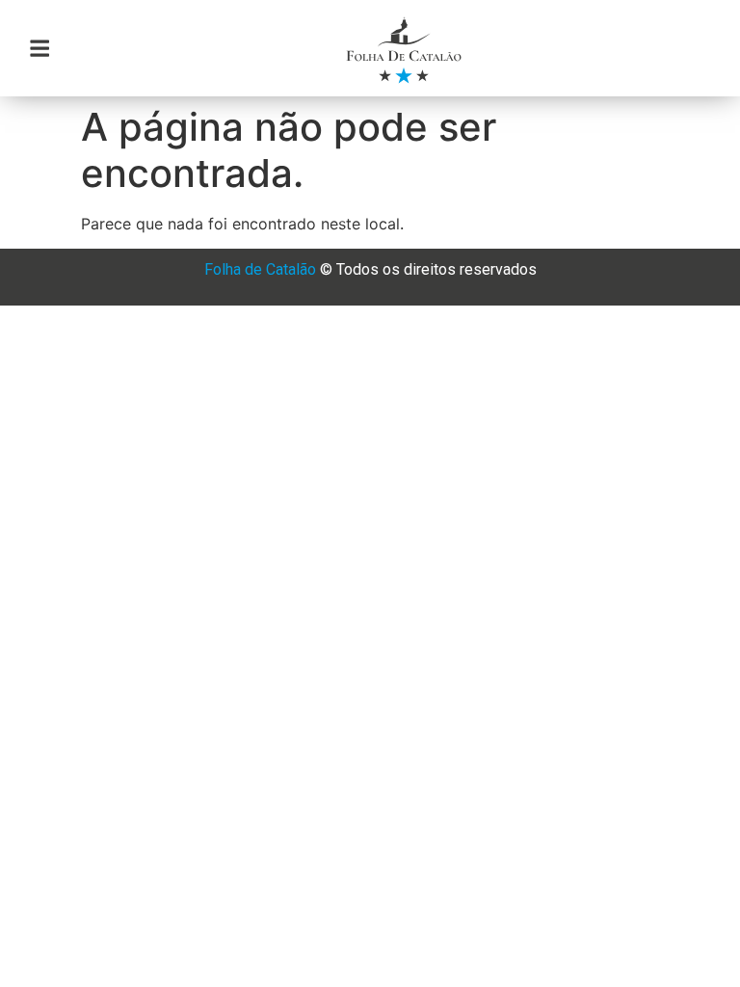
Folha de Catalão (260, 269)
